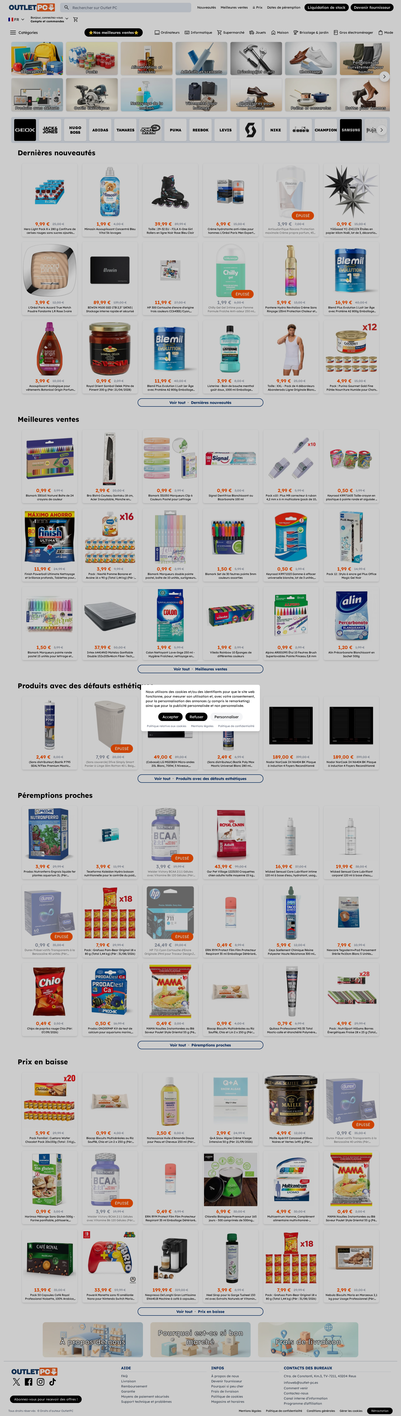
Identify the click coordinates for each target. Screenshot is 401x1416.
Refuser (196, 716)
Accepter (170, 716)
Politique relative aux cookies (166, 726)
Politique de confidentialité (236, 726)
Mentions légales (202, 726)
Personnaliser (226, 716)
